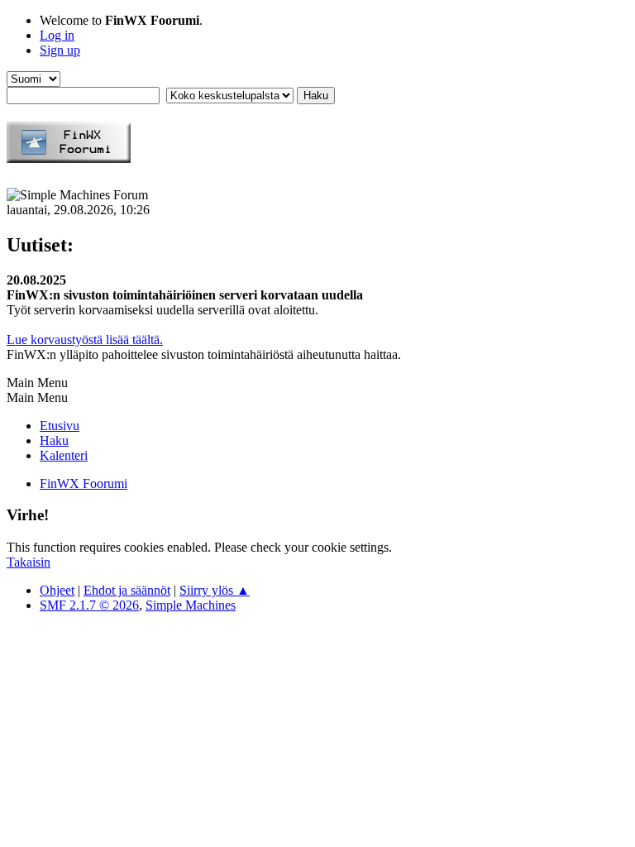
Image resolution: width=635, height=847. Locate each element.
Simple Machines (191, 605)
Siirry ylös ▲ (214, 590)
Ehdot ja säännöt (127, 590)
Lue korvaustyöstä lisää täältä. (85, 340)
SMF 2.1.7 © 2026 (89, 605)
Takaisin (28, 562)
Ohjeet (57, 590)
